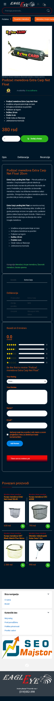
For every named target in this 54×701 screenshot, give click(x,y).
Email (9, 420)
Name (10, 408)
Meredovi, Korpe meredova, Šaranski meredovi (18, 77)
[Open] (5, 4)
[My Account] (38, 4)
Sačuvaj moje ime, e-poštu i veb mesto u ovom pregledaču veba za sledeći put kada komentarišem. (28, 434)
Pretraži (48, 11)
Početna (5, 19)
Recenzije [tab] (45, 157)
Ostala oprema (39, 77)
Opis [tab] (4, 157)
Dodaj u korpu (36, 139)
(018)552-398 (27, 691)
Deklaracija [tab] (23, 157)
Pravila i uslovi (10, 630)
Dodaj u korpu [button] (22, 526)
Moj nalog (8, 618)
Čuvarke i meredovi (21, 19)
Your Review (11, 387)
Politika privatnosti (12, 626)
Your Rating (11, 377)
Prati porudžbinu (11, 622)
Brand (7, 604)
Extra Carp (28, 280)
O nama (8, 600)
